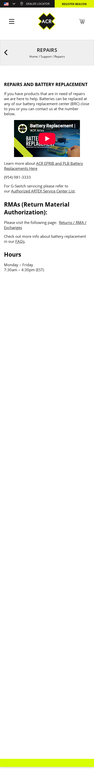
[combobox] (9, 4)
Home (33, 56)
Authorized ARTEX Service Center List (43, 190)
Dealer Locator (38, 4)
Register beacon (74, 4)
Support (46, 56)
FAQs (20, 241)
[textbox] (9, 4)
